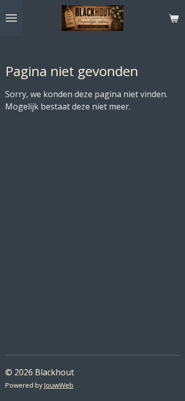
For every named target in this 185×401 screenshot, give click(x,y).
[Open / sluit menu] (11, 18)
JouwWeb (58, 385)
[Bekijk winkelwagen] (173, 18)
